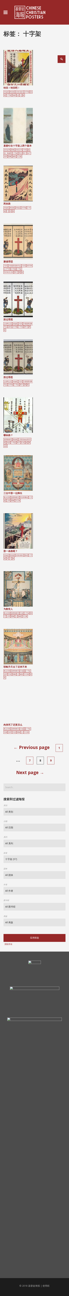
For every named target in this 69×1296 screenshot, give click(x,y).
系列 (5, 837)
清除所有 (8, 944)
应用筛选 (34, 938)
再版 (5, 916)
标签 (5, 853)
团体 (5, 868)
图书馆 (6, 900)
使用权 (46, 1285)
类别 (5, 805)
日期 (5, 821)
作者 (5, 884)
